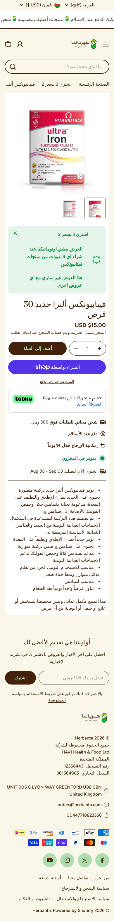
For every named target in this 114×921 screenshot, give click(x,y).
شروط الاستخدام (41, 693)
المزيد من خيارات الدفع (57, 381)
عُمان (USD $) (39, 5)
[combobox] (57, 67)
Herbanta (41, 910)
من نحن (102, 877)
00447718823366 (84, 815)
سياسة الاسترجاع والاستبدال (83, 898)
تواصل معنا (78, 877)
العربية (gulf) (82, 5)
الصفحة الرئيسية (94, 84)
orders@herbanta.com (80, 804)
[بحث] (12, 66)
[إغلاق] (15, 233)
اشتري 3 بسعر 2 (57, 84)
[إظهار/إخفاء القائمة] (105, 44)
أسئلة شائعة (50, 877)
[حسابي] (19, 44)
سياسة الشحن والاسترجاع (85, 888)
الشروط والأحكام (34, 898)
